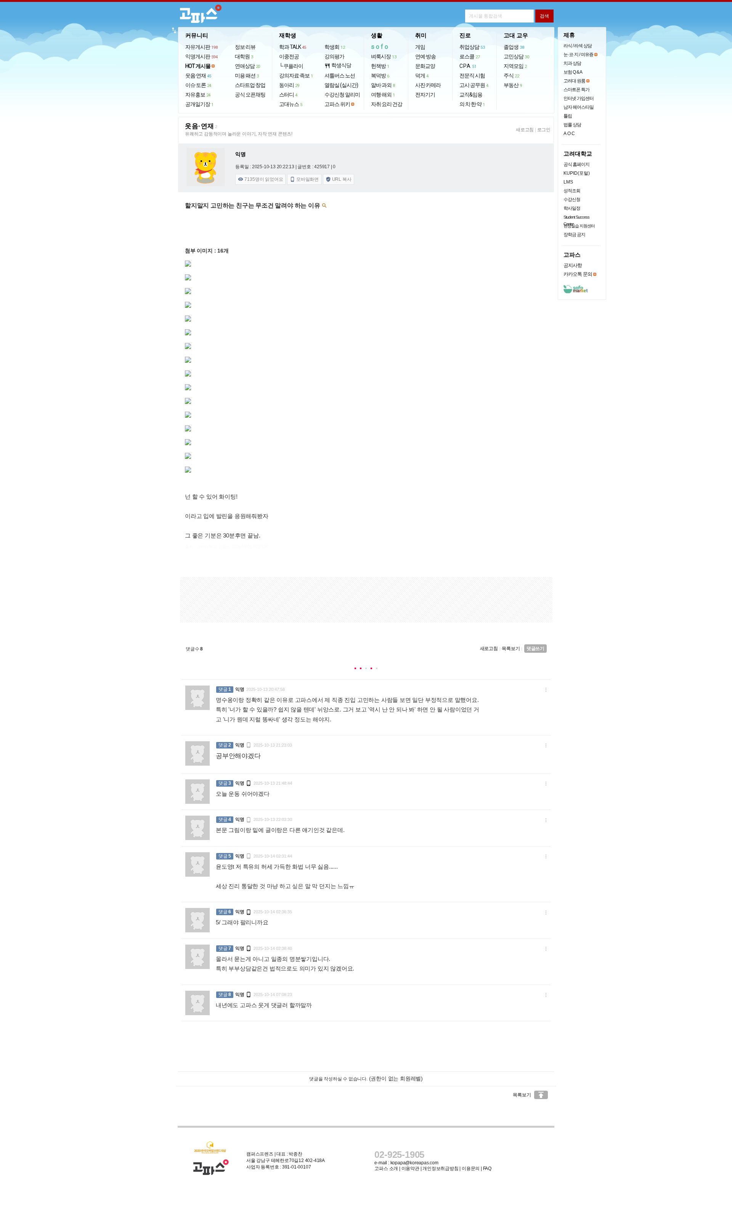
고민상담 (516, 56)
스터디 (288, 95)
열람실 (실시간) (341, 85)
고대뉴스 (290, 104)
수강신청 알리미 (342, 95)
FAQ (487, 1168)
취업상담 (472, 47)
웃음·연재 (198, 75)
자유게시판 (201, 47)
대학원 (244, 56)
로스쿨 (469, 56)
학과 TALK (292, 47)
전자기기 (425, 95)
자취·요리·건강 (386, 104)
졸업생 (514, 47)
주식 (511, 75)
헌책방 (380, 66)
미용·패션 (247, 75)
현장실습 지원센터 (579, 226)
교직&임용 (470, 95)
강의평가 (334, 56)
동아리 (289, 85)
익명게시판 (201, 56)
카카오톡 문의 (577, 274)
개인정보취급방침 (440, 1168)
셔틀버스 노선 (339, 75)
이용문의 (471, 1168)
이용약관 (410, 1168)
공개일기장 (199, 104)
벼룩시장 (383, 56)
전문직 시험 (472, 75)
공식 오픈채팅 (250, 95)
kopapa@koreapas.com (414, 1162)
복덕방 (380, 75)
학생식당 (337, 65)
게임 (420, 47)
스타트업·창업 (250, 85)
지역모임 (515, 66)
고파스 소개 (386, 1168)
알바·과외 (383, 85)
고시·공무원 (473, 85)
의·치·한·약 (472, 104)
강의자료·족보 (296, 75)
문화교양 (425, 66)
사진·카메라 (428, 85)
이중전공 (289, 56)
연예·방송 (425, 56)
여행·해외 (383, 95)
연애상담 (247, 66)
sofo (380, 46)
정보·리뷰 (245, 47)
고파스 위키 (337, 104)
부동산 (513, 85)
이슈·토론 (198, 85)
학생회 (334, 47)
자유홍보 (197, 95)
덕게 (422, 75)
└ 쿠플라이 (291, 66)
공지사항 (572, 265)
